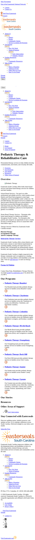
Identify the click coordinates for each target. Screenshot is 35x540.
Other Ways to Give (15, 70)
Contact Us (8, 9)
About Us (8, 33)
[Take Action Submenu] (7, 65)
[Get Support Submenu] (7, 46)
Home (6, 146)
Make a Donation (14, 67)
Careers (7, 7)
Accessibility (9, 503)
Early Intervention (18, 54)
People (11, 39)
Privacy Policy (9, 506)
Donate (3, 512)
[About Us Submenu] (7, 36)
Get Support (8, 44)
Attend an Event (14, 68)
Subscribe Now (5, 429)
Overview (8, 168)
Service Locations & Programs (18, 43)
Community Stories (14, 41)
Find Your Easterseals (9, 13)
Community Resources (16, 61)
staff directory (14, 259)
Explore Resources (10, 57)
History (11, 37)
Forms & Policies (7, 265)
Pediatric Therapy (17, 56)
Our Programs (9, 170)
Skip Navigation (6, 1)
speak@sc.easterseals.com (15, 273)
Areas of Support (14, 50)
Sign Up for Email (14, 72)
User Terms (8, 505)
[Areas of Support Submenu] (11, 52)
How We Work (13, 48)
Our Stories (8, 171)
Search (5, 16)
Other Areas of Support (12, 175)
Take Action (8, 63)
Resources (8, 173)
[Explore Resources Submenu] (7, 59)
